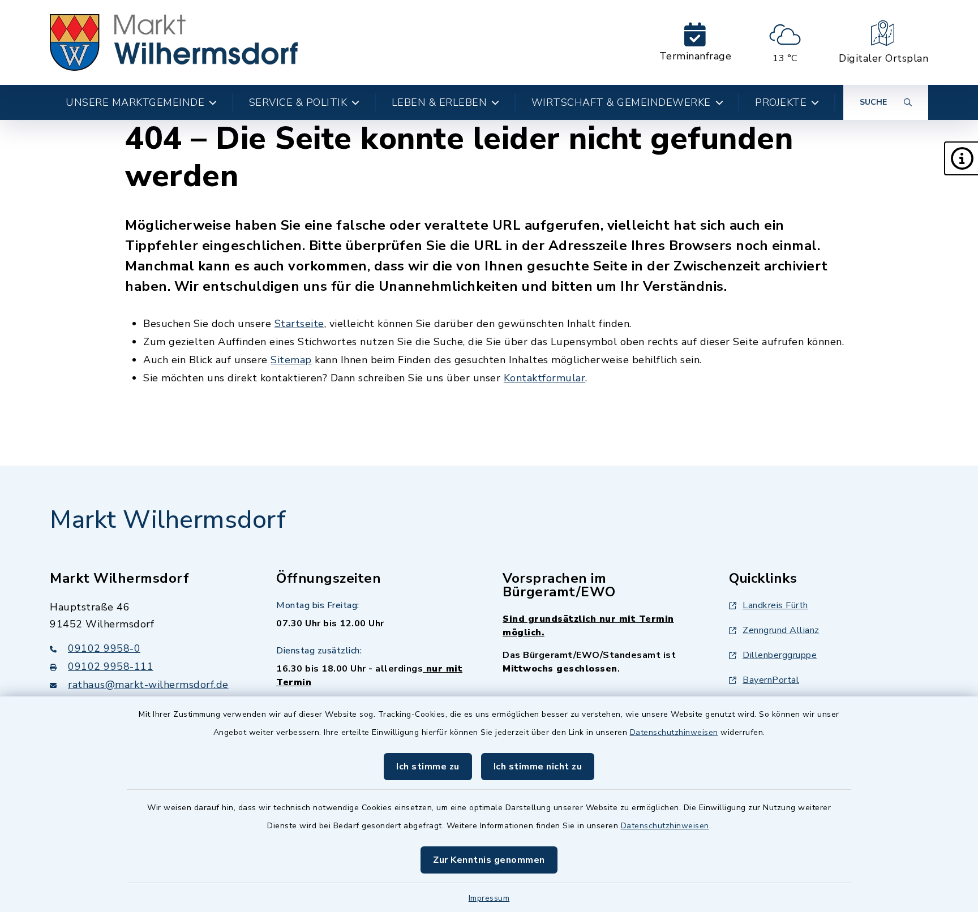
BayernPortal (771, 680)
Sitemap (291, 360)
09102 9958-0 (104, 648)
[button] (961, 158)
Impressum (489, 898)
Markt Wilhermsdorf (168, 520)
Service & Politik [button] (298, 102)
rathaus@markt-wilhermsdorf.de (148, 684)
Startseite (299, 323)
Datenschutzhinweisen (674, 732)
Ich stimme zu (428, 766)
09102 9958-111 (110, 666)
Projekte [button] (781, 102)
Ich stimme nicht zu (538, 766)
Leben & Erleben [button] (439, 102)
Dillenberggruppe (780, 655)
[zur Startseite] (174, 42)
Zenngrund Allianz (781, 630)
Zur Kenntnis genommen (489, 860)
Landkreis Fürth (775, 605)
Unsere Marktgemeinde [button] (135, 102)
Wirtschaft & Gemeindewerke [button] (621, 102)
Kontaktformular (545, 378)
